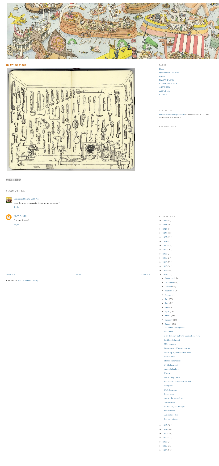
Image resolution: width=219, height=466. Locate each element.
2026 (165, 220)
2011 (165, 429)
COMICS (163, 94)
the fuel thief (169, 410)
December (169, 278)
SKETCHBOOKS (166, 79)
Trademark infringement (174, 327)
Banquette (168, 385)
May (167, 307)
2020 (165, 245)
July (167, 299)
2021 (165, 241)
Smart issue (169, 393)
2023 (165, 232)
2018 (165, 253)
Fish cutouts (169, 356)
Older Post (146, 274)
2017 (165, 257)
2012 (165, 425)
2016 (165, 262)
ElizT (16, 215)
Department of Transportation (177, 348)
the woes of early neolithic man (177, 381)
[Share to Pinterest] (19, 179)
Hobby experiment (172, 360)
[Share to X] (13, 179)
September (170, 290)
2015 (165, 266)
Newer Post (11, 274)
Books (162, 76)
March (168, 315)
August (168, 294)
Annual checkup (171, 369)
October (168, 286)
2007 (165, 445)
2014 (165, 270)
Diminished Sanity (22, 198)
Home (78, 274)
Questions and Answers (169, 72)
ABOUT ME (164, 90)
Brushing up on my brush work (177, 352)
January (168, 323)
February (169, 319)
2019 (165, 249)
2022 (165, 237)
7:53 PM (23, 216)
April (167, 311)
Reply (16, 207)
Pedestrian (168, 331)
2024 (165, 228)
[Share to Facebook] (16, 179)
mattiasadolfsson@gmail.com (172, 114)
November (169, 282)
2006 (165, 450)
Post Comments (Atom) (28, 280)
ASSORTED (164, 87)
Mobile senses (170, 389)
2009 (165, 437)
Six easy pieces (170, 418)
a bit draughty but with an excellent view (182, 335)
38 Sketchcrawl (171, 364)
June (167, 303)
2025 (165, 224)
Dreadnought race (172, 377)
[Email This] (7, 179)
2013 (165, 274)
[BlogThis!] (10, 179)
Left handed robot (172, 339)
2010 (165, 433)
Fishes (167, 373)
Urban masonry (170, 344)
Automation (169, 402)
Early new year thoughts (174, 406)
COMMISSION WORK (169, 83)
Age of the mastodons (173, 398)
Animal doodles (171, 414)
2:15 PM (35, 198)
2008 (165, 441)
